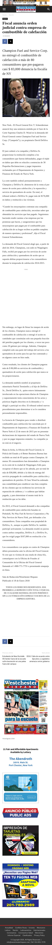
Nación (11, 15)
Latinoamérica (25, 930)
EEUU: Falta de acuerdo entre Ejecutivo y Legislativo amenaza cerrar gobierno (38, 658)
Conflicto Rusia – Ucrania (25, 928)
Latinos (7, 930)
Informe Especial (13, 935)
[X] (10, 41)
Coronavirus (11, 933)
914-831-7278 (39, 942)
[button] (4, 9)
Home (4, 15)
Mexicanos (41, 928)
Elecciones (39, 933)
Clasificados (27, 935)
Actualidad (9, 928)
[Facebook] (4, 41)
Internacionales (39, 930)
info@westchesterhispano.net (18, 942)
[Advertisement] (26, 297)
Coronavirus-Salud (26, 933)
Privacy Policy (39, 935)
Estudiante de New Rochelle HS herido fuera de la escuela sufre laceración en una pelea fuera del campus (14, 660)
